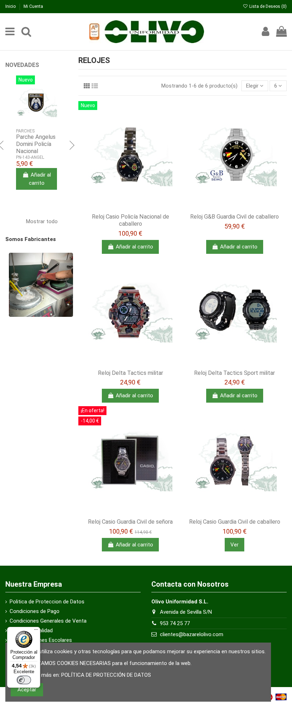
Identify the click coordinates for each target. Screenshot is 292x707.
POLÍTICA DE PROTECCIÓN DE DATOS (106, 675)
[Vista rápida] (141, 207)
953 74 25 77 (175, 623)
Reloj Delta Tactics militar (130, 373)
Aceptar (26, 689)
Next (71, 146)
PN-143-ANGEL (30, 157)
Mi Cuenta (33, 6)
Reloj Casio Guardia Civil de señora (130, 521)
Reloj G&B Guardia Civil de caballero (234, 216)
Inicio (11, 6)
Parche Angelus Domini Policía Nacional (36, 144)
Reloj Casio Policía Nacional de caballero (130, 220)
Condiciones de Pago (34, 611)
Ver (234, 544)
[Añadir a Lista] (119, 207)
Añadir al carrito (134, 246)
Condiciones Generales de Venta (48, 621)
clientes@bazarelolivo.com (191, 634)
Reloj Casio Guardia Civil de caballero (234, 521)
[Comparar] (130, 207)
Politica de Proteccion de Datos (47, 601)
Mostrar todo (46, 220)
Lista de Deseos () (267, 6)
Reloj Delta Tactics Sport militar (234, 373)
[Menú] (36, 631)
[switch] (24, 680)
